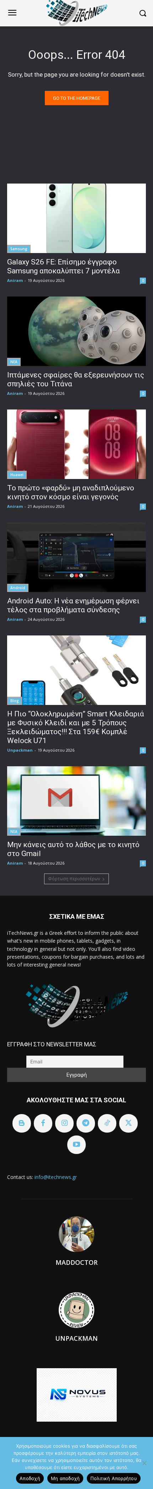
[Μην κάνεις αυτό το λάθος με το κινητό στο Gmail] (76, 801)
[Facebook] (43, 1123)
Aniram (15, 280)
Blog (14, 700)
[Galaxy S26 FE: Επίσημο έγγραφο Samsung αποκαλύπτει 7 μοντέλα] (76, 218)
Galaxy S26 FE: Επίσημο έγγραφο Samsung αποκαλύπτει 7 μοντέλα (63, 266)
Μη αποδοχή (65, 1478)
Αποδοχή (30, 1478)
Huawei (16, 474)
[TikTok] (107, 1123)
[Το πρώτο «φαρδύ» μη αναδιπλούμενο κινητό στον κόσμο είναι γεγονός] (76, 444)
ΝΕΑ (13, 361)
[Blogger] (21, 1123)
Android (17, 587)
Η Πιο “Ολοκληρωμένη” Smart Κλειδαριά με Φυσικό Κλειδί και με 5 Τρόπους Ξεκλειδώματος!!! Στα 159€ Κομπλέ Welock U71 (75, 727)
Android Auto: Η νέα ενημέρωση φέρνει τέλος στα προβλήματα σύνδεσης (73, 605)
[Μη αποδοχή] (144, 1463)
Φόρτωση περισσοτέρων (74, 879)
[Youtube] (76, 1144)
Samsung (18, 248)
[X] (128, 1123)
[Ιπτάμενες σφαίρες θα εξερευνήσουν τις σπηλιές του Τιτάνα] (76, 331)
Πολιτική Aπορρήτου (113, 1478)
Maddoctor (76, 1262)
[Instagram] (64, 1123)
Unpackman (20, 750)
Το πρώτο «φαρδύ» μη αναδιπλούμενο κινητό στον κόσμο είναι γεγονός (70, 492)
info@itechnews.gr (56, 1177)
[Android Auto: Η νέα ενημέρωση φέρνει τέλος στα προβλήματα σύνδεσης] (76, 557)
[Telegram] (85, 1123)
